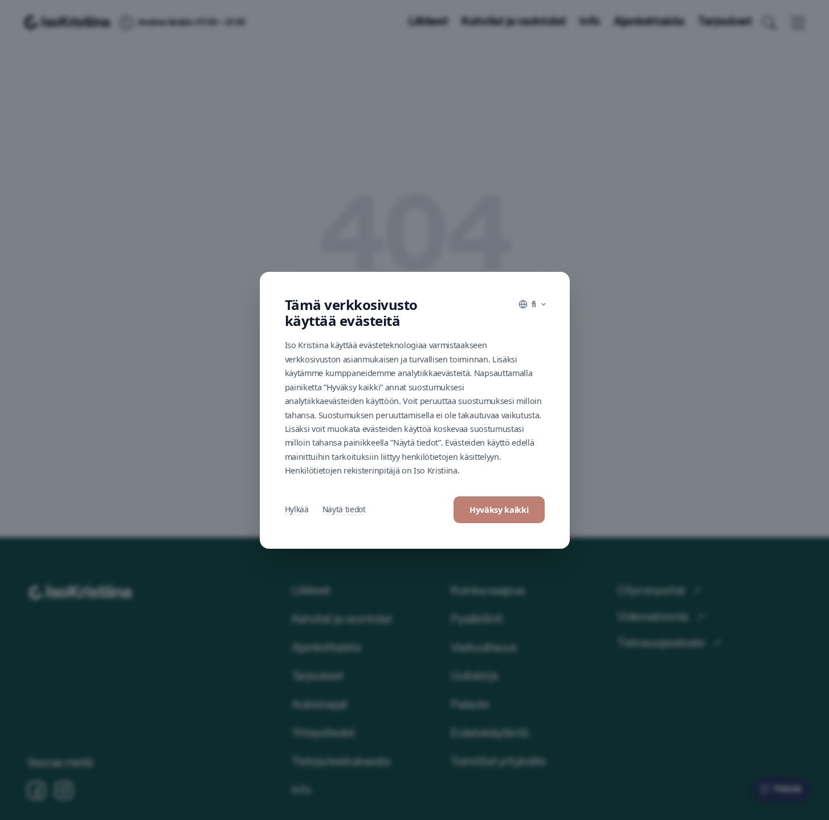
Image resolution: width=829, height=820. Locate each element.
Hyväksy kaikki (499, 509)
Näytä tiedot (344, 509)
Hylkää (297, 509)
